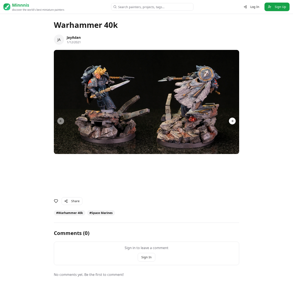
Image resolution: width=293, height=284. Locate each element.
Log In (254, 7)
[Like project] (56, 201)
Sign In (146, 257)
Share (75, 201)
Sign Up (280, 7)
